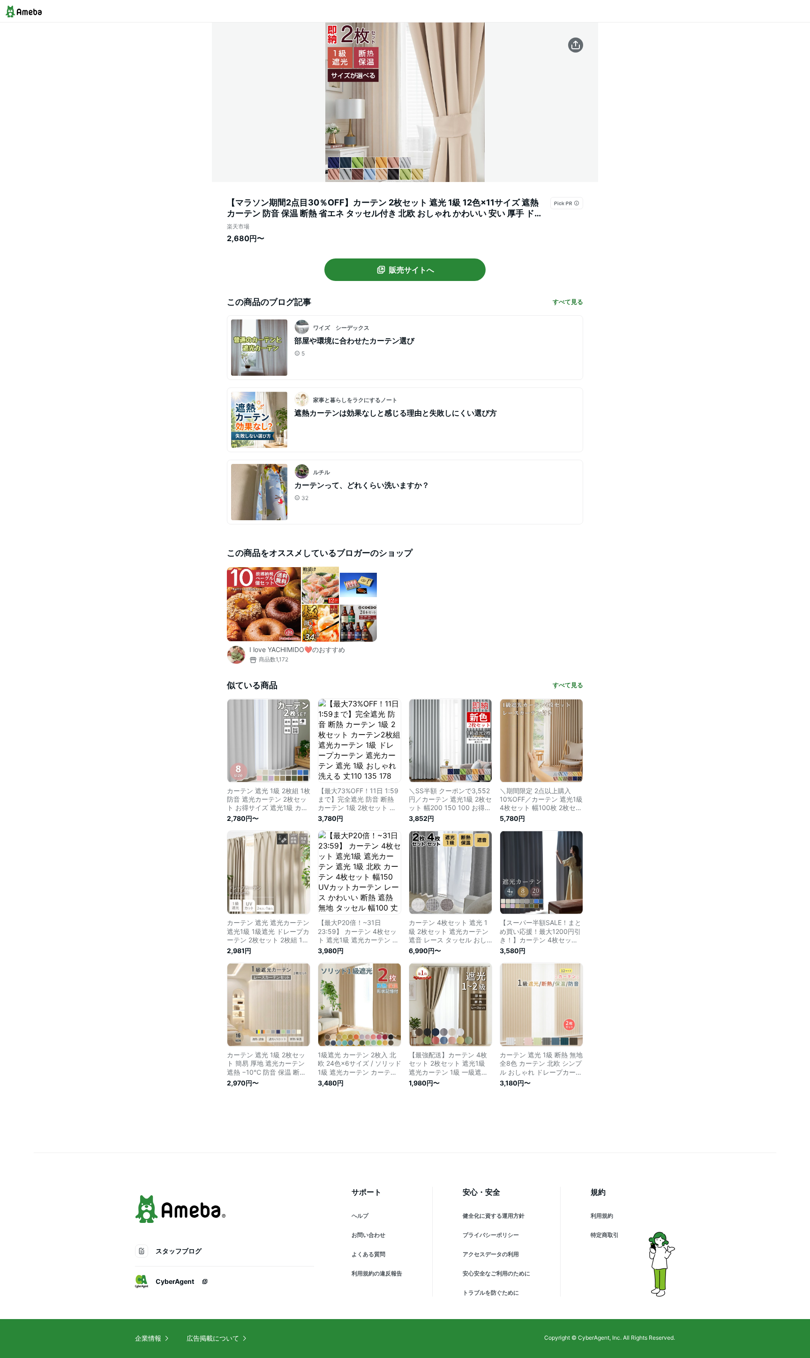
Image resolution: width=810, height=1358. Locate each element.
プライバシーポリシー (491, 1234)
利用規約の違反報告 (377, 1273)
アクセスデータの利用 (491, 1254)
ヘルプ (360, 1215)
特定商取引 (605, 1234)
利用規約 (602, 1215)
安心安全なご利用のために (496, 1273)
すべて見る (568, 301)
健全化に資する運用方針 (494, 1215)
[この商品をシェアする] (575, 45)
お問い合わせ (368, 1234)
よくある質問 (368, 1254)
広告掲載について (213, 1338)
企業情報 (148, 1338)
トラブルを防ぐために (491, 1292)
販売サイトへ (411, 269)
